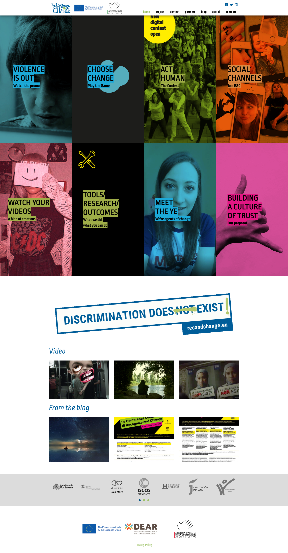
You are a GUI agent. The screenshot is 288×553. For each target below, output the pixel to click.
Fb (227, 4)
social (216, 11)
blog (203, 11)
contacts (231, 11)
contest (174, 11)
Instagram (237, 4)
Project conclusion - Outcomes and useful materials (79, 430)
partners (190, 11)
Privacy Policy (144, 545)
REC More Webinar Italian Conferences (144, 427)
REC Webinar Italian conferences (209, 427)
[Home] (87, 8)
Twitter (232, 4)
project (160, 11)
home (146, 11)
